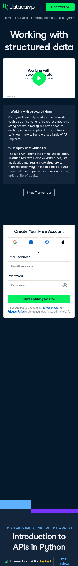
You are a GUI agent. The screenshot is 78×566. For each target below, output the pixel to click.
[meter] (41, 561)
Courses (22, 18)
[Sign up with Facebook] (47, 242)
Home (8, 18)
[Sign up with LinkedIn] (31, 242)
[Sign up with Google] (15, 242)
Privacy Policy (16, 311)
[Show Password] (65, 285)
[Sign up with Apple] (63, 242)
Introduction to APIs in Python (54, 18)
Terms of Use (51, 307)
